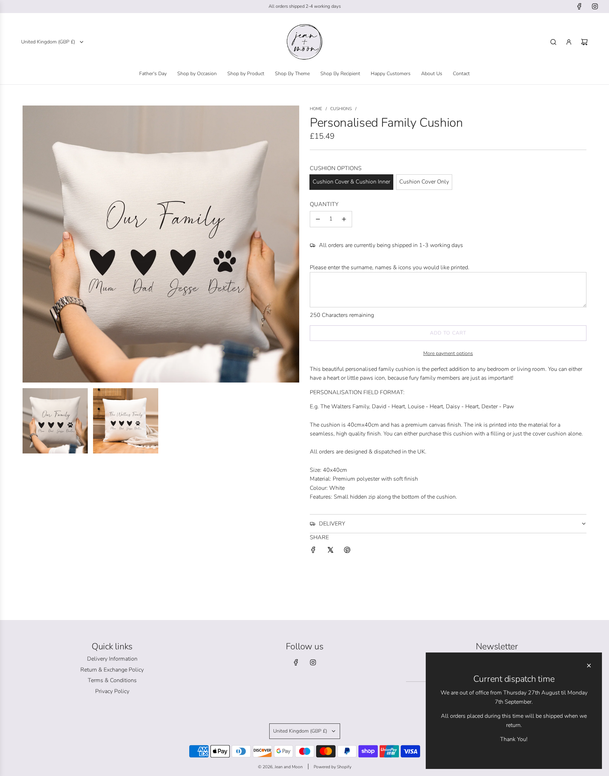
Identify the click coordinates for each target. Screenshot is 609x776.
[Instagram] (595, 6)
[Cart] (584, 42)
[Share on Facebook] (313, 551)
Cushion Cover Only (424, 182)
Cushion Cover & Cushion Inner (351, 182)
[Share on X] (330, 551)
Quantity (324, 204)
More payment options (448, 353)
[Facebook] (579, 6)
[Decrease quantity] (318, 219)
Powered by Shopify (332, 767)
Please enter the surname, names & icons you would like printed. (389, 267)
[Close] (589, 665)
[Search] (553, 42)
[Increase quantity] (344, 219)
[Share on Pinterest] (347, 551)
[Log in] (569, 42)
